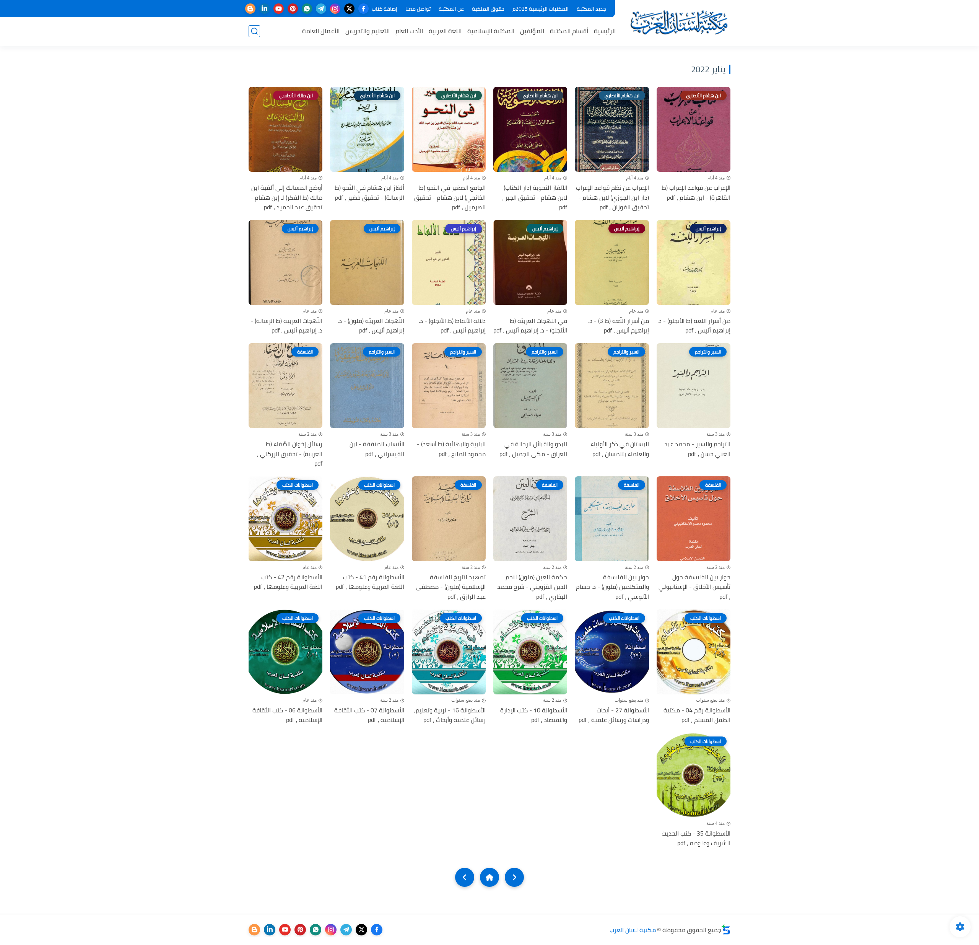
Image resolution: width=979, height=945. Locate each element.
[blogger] (250, 8)
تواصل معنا (418, 9)
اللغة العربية (445, 31)
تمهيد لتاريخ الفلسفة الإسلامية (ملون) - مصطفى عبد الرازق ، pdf (451, 587)
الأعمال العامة (321, 31)
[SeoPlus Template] (725, 929)
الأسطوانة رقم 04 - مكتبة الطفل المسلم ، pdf (697, 715)
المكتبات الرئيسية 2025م (540, 9)
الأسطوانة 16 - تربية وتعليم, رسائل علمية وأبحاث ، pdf (450, 715)
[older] (514, 877)
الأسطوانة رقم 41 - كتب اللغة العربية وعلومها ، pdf (370, 582)
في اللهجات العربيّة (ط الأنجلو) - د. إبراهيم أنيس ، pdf (530, 326)
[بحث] (254, 31)
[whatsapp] (307, 8)
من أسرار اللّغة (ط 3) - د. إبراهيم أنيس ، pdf (618, 326)
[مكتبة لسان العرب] (679, 22)
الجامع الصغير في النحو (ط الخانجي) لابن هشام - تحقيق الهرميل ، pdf (450, 197)
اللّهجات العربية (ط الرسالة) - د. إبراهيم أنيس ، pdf (286, 326)
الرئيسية (605, 31)
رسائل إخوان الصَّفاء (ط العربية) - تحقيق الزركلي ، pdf (289, 454)
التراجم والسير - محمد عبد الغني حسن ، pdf (697, 449)
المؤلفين (532, 31)
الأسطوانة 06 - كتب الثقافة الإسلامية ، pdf (287, 715)
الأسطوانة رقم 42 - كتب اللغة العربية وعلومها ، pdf (288, 582)
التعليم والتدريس (367, 31)
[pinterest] (293, 8)
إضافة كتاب (384, 9)
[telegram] (321, 8)
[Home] (489, 877)
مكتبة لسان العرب (633, 929)
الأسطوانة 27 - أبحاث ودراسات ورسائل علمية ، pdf (614, 715)
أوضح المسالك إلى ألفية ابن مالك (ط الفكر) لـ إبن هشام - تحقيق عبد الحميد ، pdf (286, 197)
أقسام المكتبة (569, 31)
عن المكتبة (451, 9)
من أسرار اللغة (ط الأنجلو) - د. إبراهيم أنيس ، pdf (693, 326)
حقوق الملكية (488, 9)
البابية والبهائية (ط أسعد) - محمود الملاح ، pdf (451, 449)
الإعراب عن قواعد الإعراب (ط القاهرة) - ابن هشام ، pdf (696, 192)
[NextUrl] (464, 877)
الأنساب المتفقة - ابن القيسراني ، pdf (377, 449)
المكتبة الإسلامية (490, 31)
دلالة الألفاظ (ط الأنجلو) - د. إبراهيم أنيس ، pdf (452, 326)
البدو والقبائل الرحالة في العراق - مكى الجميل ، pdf (533, 449)
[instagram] (335, 8)
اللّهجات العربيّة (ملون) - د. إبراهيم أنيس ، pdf (371, 326)
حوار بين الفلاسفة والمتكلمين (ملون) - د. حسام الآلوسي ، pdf (612, 587)
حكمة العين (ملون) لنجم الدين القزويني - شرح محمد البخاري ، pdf (532, 587)
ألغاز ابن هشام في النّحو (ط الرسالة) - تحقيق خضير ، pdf (369, 192)
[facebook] (363, 8)
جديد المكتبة (591, 9)
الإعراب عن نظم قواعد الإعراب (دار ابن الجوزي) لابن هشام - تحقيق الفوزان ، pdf (612, 197)
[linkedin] (264, 8)
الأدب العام (409, 31)
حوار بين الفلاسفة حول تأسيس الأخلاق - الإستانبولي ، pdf (694, 587)
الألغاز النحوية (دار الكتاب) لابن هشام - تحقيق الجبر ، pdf (534, 197)
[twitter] (349, 8)
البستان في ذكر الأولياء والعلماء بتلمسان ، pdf (619, 449)
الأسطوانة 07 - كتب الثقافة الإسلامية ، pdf (369, 715)
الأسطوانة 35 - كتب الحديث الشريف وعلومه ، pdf (696, 838)
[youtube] (278, 8)
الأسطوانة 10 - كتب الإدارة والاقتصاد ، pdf (533, 715)
